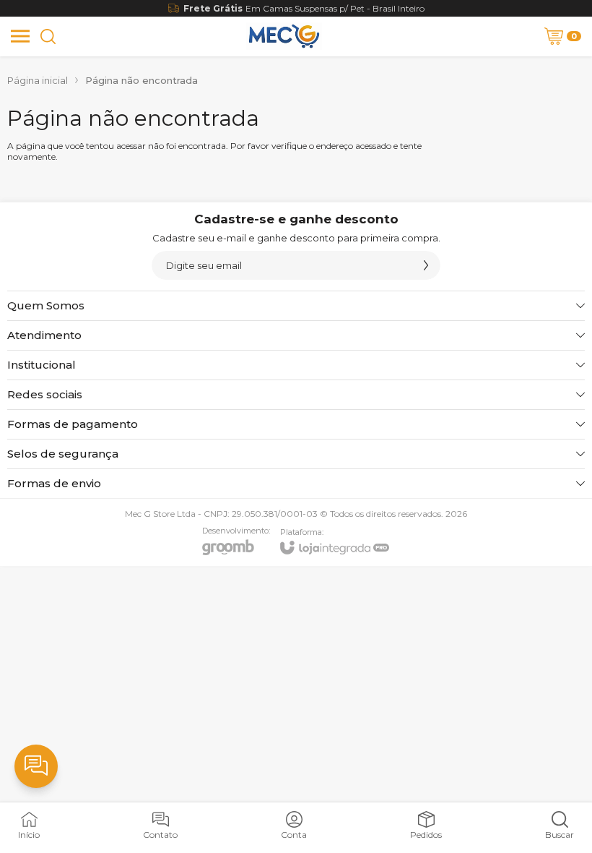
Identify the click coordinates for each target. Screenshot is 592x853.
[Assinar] (426, 265)
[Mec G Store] (283, 36)
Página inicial (37, 80)
